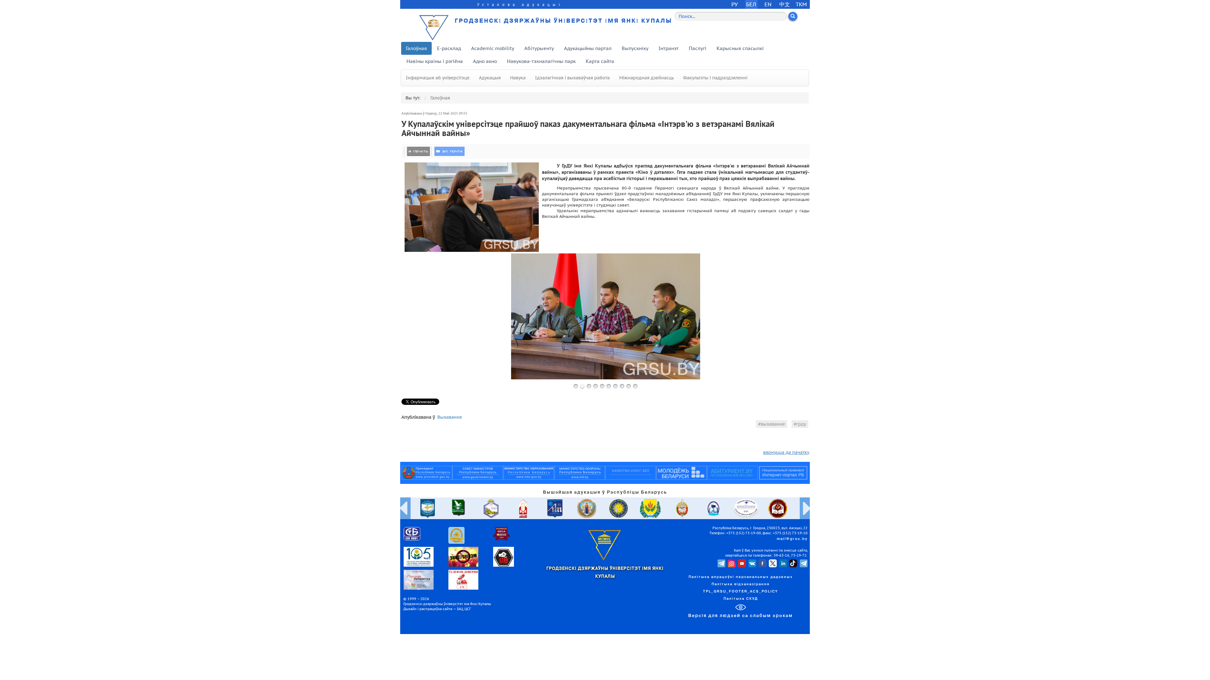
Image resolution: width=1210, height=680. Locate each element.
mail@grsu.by (792, 539)
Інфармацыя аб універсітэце (438, 78)
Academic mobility (492, 48)
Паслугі (697, 48)
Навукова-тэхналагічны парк (541, 61)
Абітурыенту (539, 48)
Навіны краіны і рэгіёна (434, 61)
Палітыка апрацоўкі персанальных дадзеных (741, 577)
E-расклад (449, 48)
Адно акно (485, 61)
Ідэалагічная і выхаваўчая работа (572, 78)
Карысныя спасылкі (740, 48)
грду (801, 424)
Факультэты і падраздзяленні (715, 78)
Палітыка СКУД (740, 598)
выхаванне (773, 424)
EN (768, 4)
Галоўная (416, 48)
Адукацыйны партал (588, 48)
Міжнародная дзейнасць (646, 78)
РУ (734, 4)
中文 (784, 4)
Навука (518, 78)
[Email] (449, 151)
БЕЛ (751, 4)
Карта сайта (600, 61)
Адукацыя (490, 78)
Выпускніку (635, 48)
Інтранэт (669, 48)
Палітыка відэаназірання (740, 584)
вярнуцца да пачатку (786, 452)
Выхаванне (449, 417)
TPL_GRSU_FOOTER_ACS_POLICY (740, 591)
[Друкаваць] (418, 151)
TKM (801, 4)
